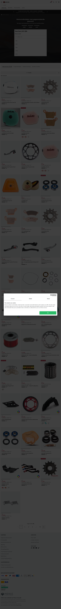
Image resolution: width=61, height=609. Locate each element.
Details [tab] (30, 298)
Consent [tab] (12, 298)
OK (48, 312)
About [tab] (48, 298)
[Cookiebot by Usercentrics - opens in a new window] (51, 295)
